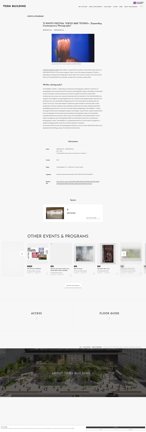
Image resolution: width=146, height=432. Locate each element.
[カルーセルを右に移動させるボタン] (123, 253)
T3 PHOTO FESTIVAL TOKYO (51, 70)
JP (140, 6)
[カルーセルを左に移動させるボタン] (22, 253)
